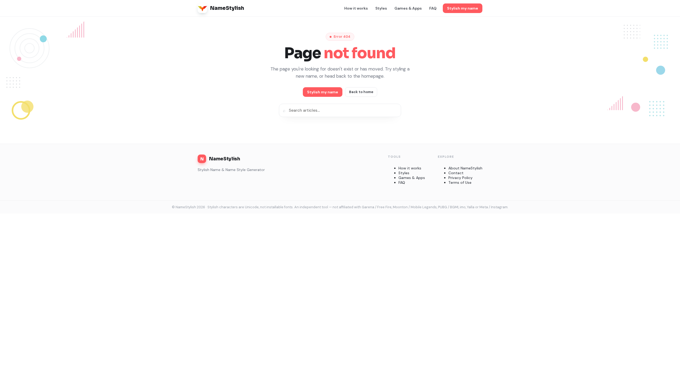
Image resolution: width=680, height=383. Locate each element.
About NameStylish (465, 168)
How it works (356, 8)
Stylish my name (462, 8)
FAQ (432, 8)
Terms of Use (459, 182)
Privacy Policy (460, 177)
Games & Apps (408, 8)
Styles (381, 8)
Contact (456, 172)
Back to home (361, 92)
